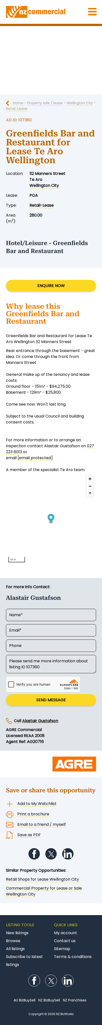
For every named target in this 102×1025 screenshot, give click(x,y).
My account (65, 933)
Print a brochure (33, 814)
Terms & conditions (73, 957)
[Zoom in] (90, 478)
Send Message (51, 700)
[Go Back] (9, 102)
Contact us (65, 941)
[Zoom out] (90, 486)
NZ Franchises (74, 1000)
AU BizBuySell (24, 1000)
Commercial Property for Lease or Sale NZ (51, 12)
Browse (13, 941)
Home (18, 102)
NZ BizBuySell (49, 1000)
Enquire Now (51, 285)
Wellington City (80, 102)
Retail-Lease (16, 108)
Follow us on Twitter (51, 854)
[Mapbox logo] (18, 568)
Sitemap (62, 949)
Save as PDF (29, 835)
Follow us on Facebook (34, 854)
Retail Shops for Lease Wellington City (42, 879)
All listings (15, 949)
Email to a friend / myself (41, 824)
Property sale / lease (45, 102)
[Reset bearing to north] (90, 493)
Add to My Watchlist (36, 803)
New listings (17, 933)
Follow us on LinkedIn (68, 854)
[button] (51, 519)
